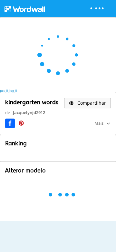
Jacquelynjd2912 (29, 112)
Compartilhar (91, 103)
